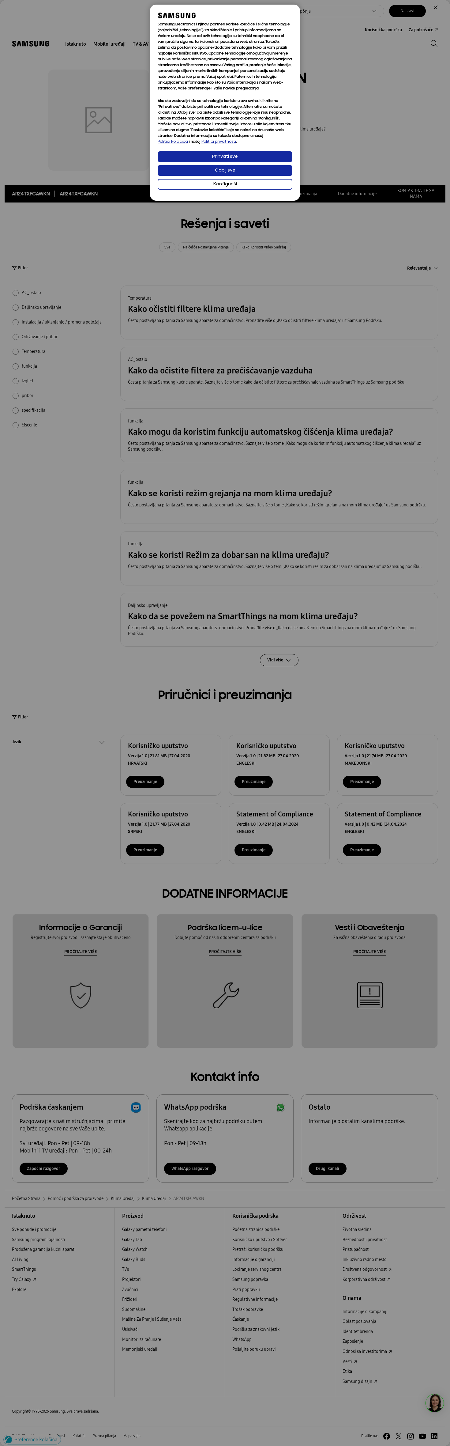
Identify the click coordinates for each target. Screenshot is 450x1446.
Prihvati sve (225, 156)
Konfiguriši (225, 184)
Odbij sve (225, 170)
